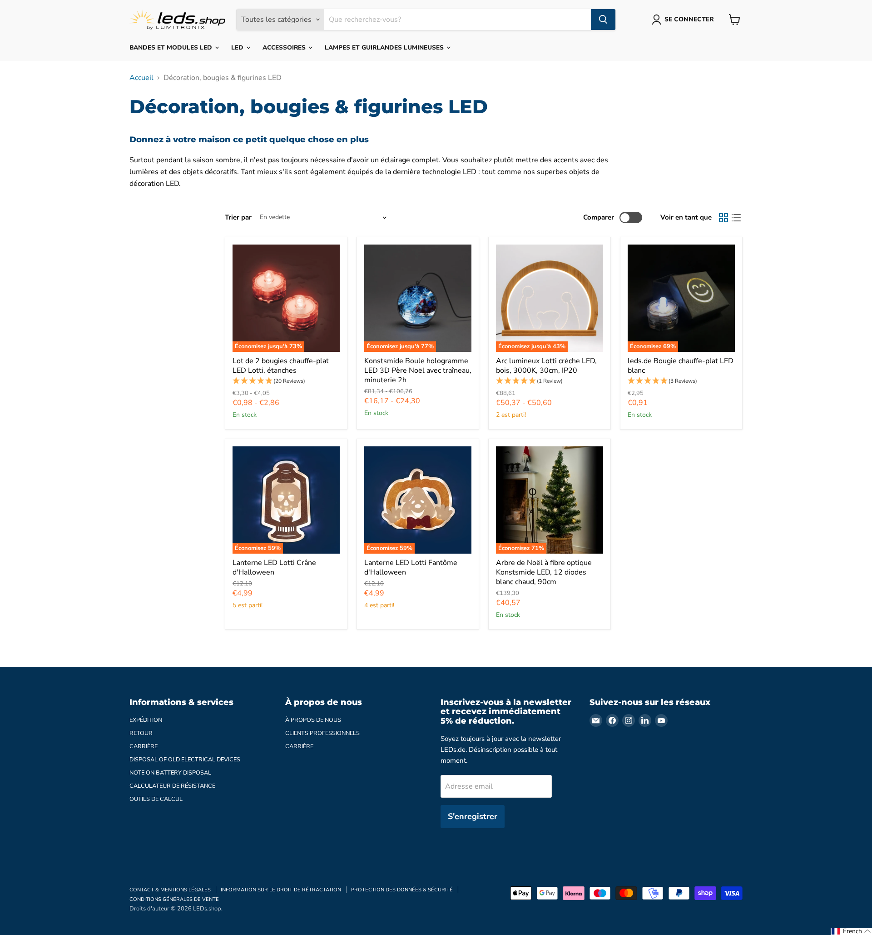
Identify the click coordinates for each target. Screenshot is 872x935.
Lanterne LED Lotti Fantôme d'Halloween (410, 567)
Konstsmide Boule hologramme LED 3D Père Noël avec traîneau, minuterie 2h (417, 370)
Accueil (141, 78)
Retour (141, 733)
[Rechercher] (603, 19)
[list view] (736, 217)
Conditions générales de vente (174, 899)
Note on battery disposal (170, 773)
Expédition (145, 720)
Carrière (143, 746)
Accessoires (285, 47)
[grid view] (723, 217)
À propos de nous (313, 720)
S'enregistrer (472, 816)
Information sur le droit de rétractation (281, 889)
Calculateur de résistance (172, 786)
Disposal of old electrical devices (184, 759)
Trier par (238, 217)
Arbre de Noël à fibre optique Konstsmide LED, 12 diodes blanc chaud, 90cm (544, 572)
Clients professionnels (322, 733)
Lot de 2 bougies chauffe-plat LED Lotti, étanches (281, 365)
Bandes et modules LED (171, 47)
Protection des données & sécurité (402, 889)
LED (238, 47)
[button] (286, 381)
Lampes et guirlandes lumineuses (385, 47)
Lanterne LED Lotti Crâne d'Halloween (274, 567)
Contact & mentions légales (170, 889)
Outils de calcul (156, 799)
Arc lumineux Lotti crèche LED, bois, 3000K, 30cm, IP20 (546, 365)
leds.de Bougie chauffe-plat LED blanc (680, 365)
